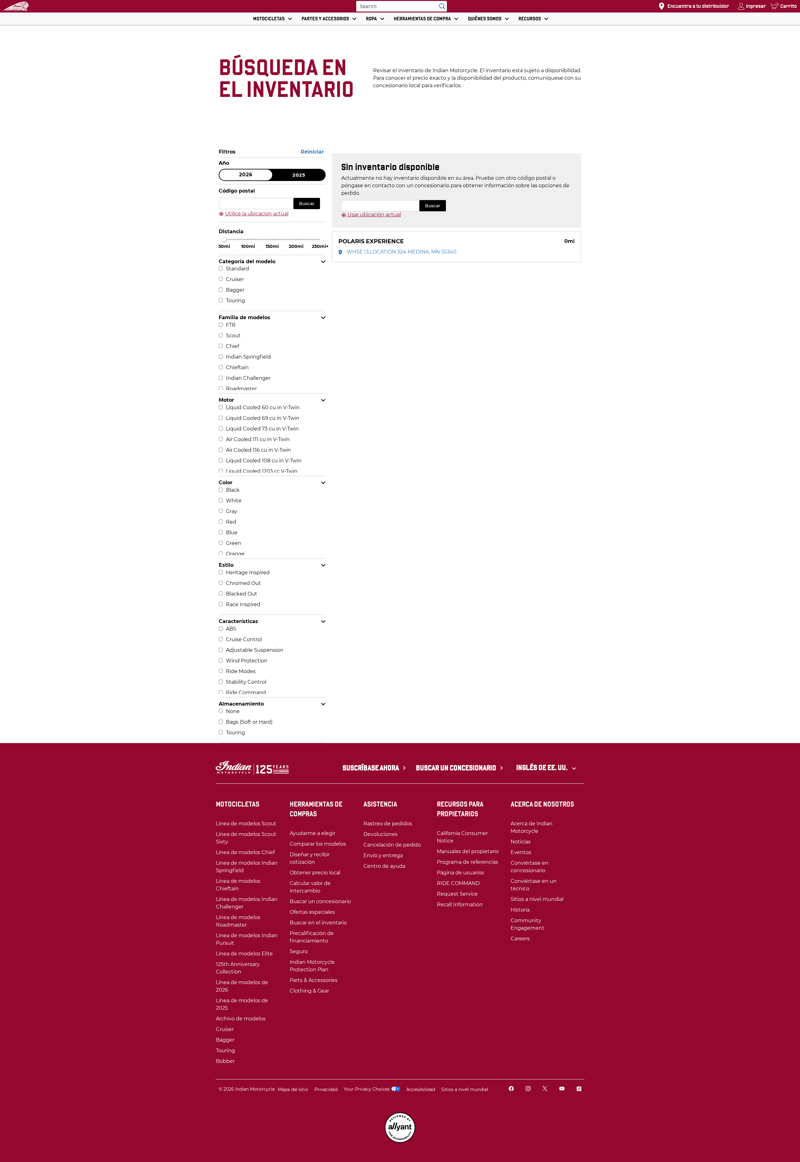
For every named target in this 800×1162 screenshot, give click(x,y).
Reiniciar (312, 152)
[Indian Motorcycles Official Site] (16, 6)
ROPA (371, 19)
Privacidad (326, 1089)
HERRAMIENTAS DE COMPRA (422, 19)
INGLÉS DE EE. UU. (542, 767)
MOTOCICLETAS (269, 19)
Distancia (231, 231)
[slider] (224, 239)
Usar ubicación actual (373, 215)
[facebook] (511, 1089)
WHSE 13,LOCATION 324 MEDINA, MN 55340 (401, 252)
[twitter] (545, 1089)
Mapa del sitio (293, 1089)
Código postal (237, 191)
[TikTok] (578, 1089)
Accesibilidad (420, 1089)
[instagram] (528, 1089)
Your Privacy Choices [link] (367, 1089)
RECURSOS (529, 19)
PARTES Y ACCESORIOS (325, 19)
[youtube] (561, 1089)
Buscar (306, 203)
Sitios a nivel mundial (464, 1089)
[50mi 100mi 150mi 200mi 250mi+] (272, 239)
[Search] (440, 6)
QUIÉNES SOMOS (485, 19)
